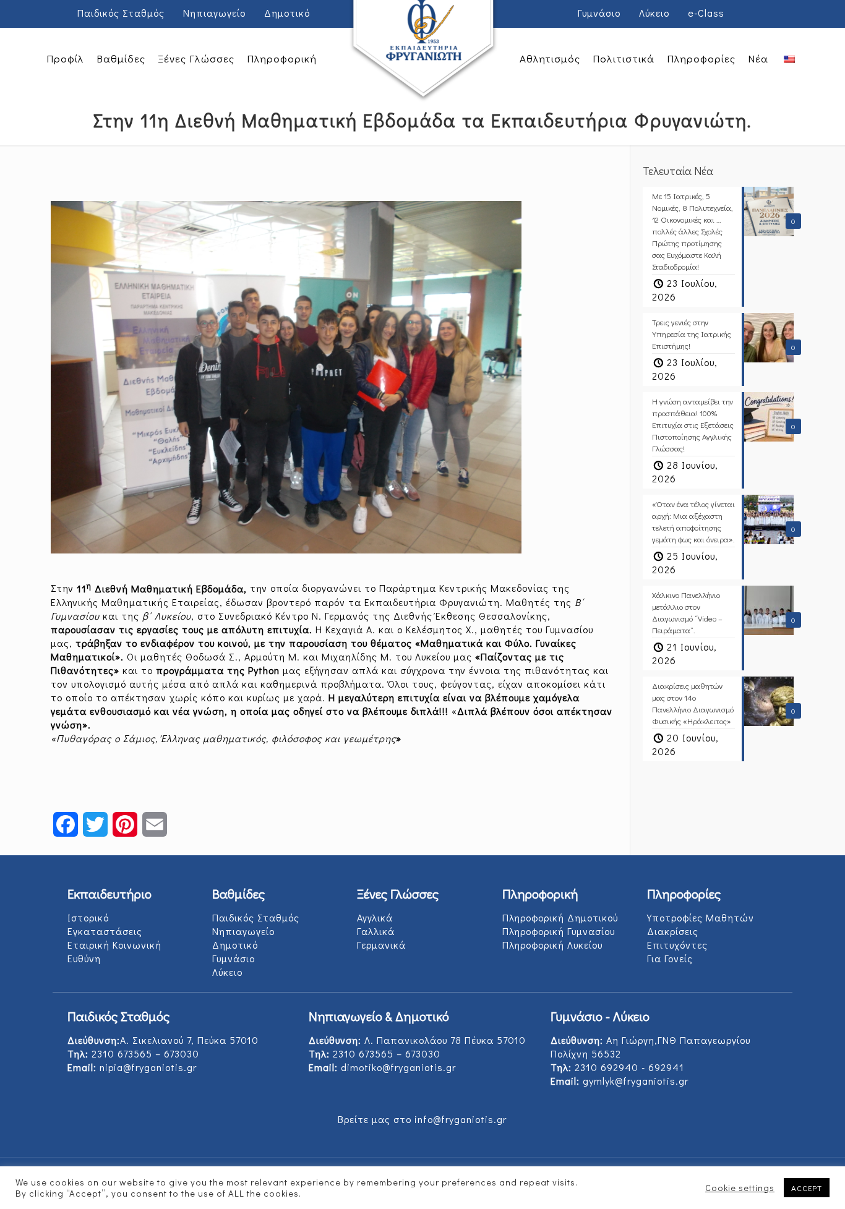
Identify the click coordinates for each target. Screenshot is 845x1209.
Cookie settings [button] (739, 1188)
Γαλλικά (376, 931)
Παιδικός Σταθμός (121, 12)
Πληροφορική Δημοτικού (560, 917)
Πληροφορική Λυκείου (552, 944)
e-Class (706, 12)
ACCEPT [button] (806, 1187)
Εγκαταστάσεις (104, 931)
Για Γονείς (670, 958)
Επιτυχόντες (677, 944)
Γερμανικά (381, 944)
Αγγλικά (375, 917)
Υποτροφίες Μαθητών (700, 917)
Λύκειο (654, 12)
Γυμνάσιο (599, 12)
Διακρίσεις (672, 931)
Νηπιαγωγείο (214, 12)
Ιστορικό (88, 917)
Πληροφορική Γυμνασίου (558, 931)
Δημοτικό (287, 12)
